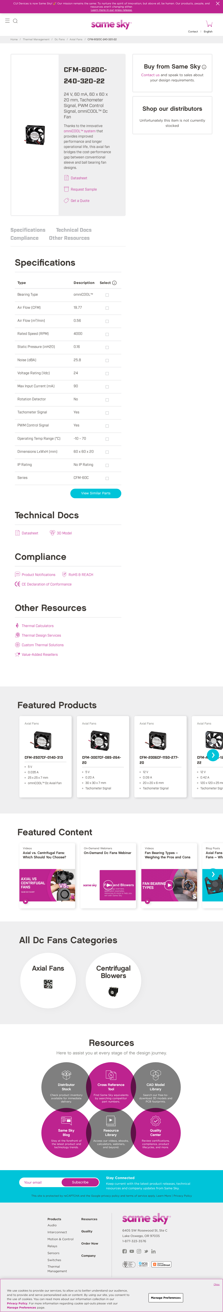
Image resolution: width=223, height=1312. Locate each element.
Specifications (28, 229)
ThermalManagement (57, 1269)
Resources (89, 1219)
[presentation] (213, 755)
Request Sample (84, 189)
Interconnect (57, 1232)
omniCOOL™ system (80, 131)
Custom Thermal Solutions (43, 645)
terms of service (136, 1195)
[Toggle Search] (15, 21)
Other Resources (69, 238)
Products (54, 1219)
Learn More (163, 1195)
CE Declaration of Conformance (47, 584)
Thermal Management (36, 39)
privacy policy (110, 1195)
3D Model (64, 533)
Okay (217, 1284)
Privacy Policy (183, 1195)
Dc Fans (60, 39)
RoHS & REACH (81, 574)
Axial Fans (76, 39)
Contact (193, 31)
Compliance (24, 238)
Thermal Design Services (41, 635)
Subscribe (80, 1182)
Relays (52, 1246)
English (208, 31)
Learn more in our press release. (111, 10)
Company (88, 1255)
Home (14, 39)
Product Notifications (38, 574)
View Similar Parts (95, 493)
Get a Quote (80, 200)
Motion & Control (60, 1239)
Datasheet (79, 178)
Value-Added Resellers (40, 654)
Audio (52, 1225)
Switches (54, 1260)
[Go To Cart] (208, 24)
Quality (86, 1231)
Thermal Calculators (38, 625)
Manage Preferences (21, 1307)
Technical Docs (74, 229)
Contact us (150, 75)
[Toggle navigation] (7, 21)
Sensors (53, 1253)
